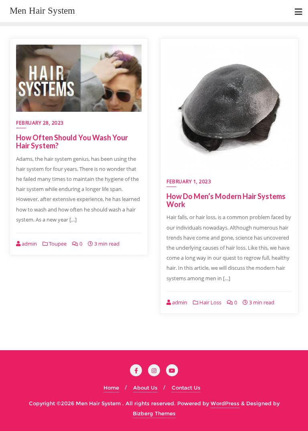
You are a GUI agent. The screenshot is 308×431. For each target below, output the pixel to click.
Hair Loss (209, 302)
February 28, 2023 (40, 122)
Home (111, 387)
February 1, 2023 (188, 181)
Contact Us (186, 387)
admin (28, 243)
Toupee (57, 243)
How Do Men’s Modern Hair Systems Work (226, 200)
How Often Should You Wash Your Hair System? (72, 141)
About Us (145, 387)
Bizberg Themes (154, 413)
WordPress (225, 403)
